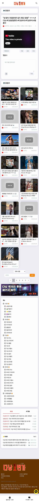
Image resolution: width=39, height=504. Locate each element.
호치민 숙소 (9, 369)
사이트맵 (22, 476)
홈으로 (2, 474)
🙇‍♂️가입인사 (9, 309)
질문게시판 (9, 330)
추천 (33, 51)
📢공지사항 (9, 306)
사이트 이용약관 (23, 474)
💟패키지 (8, 314)
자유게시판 (9, 322)
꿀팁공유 (8, 327)
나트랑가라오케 (10, 396)
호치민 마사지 (9, 383)
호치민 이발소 (9, 380)
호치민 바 (8, 377)
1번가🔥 (7, 303)
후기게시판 (9, 325)
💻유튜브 (6, 11)
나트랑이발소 (9, 401)
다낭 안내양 (9, 362)
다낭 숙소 (8, 338)
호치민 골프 (9, 385)
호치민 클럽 (9, 375)
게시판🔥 (7, 319)
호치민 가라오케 (10, 372)
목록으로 (6, 51)
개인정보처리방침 (5, 476)
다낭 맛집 (8, 359)
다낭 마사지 (9, 351)
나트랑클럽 (9, 398)
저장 (22, 51)
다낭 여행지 (9, 356)
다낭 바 (8, 346)
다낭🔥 (7, 335)
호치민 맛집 (9, 391)
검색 (32, 275)
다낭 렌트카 (9, 364)
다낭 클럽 (8, 343)
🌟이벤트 (8, 311)
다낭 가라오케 (9, 340)
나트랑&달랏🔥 (9, 393)
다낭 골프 (8, 354)
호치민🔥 (7, 367)
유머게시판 (9, 332)
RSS (2, 478)
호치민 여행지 (9, 388)
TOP (22, 463)
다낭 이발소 (9, 348)
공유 (28, 51)
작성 (32, 73)
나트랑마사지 (9, 404)
